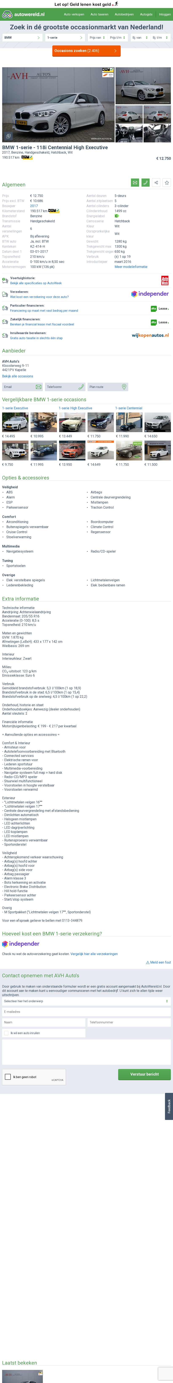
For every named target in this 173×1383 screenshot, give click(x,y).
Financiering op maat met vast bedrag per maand (44, 311)
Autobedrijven (124, 14)
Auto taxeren (99, 14)
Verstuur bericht (144, 1074)
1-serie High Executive (75, 408)
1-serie (52, 37)
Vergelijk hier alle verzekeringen (94, 954)
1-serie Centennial (128, 408)
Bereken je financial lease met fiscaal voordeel (42, 324)
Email (8, 387)
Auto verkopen (74, 14)
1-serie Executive (15, 408)
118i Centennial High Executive (72, 147)
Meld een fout (160, 962)
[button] (169, 1106)
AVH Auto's (10, 361)
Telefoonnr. (54, 387)
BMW (8, 37)
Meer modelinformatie (131, 267)
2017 (34, 206)
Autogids (146, 14)
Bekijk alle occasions (17, 376)
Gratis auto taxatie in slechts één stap (36, 338)
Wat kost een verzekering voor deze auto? (39, 297)
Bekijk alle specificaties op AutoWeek (36, 283)
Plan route (96, 387)
